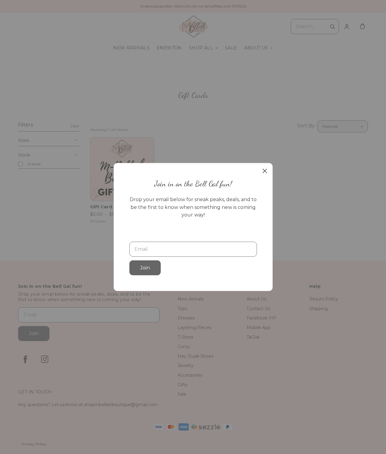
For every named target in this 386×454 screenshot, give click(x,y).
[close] (264, 171)
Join (145, 267)
